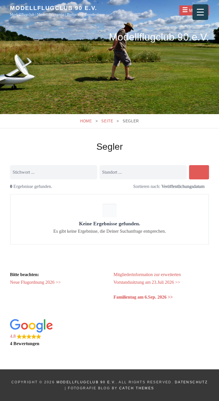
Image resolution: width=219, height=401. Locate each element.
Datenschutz (191, 382)
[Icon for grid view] (126, 187)
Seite (107, 121)
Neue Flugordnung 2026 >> (35, 282)
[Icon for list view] (119, 187)
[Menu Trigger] (200, 12)
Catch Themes (136, 388)
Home (86, 121)
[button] (58, 333)
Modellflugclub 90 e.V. (53, 8)
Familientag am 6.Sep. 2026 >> (143, 297)
